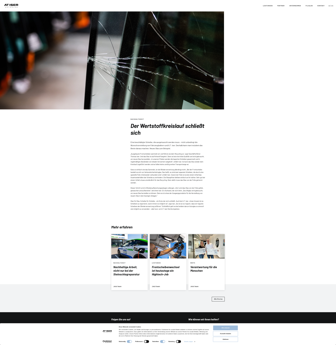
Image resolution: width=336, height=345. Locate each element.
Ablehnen (225, 339)
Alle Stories (218, 299)
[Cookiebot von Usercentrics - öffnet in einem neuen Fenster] (107, 341)
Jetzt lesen (117, 286)
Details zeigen (188, 341)
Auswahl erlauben (225, 333)
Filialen (309, 5)
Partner (281, 5)
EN (332, 6)
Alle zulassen (225, 328)
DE (329, 6)
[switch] (146, 341)
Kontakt (321, 5)
